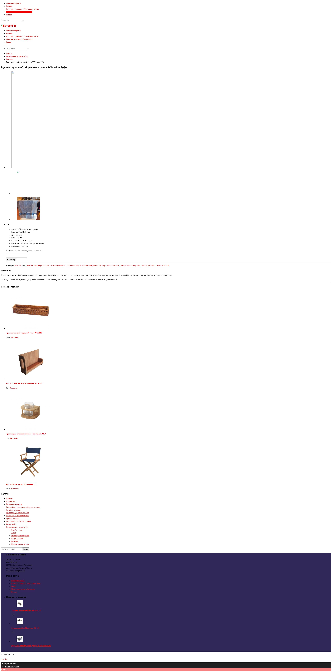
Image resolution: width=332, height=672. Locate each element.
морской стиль (32, 265)
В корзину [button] (15, 337)
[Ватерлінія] (8, 25)
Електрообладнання (14, 504)
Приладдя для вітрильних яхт (17, 513)
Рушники (9, 59)
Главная (9, 53)
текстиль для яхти (147, 265)
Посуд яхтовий (17, 538)
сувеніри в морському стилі (130, 265)
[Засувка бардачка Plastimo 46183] (20, 606)
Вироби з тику (16, 530)
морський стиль (44, 265)
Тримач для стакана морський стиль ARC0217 (26, 434)
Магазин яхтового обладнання (19, 12)
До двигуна (10, 501)
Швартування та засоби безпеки (18, 521)
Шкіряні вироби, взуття (20, 544)
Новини (9, 6)
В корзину (11, 259)
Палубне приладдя (13, 510)
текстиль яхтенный (162, 265)
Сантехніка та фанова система (17, 516)
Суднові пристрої (12, 518)
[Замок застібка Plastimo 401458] (20, 624)
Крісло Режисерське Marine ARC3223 (21, 484)
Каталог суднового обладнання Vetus (22, 9)
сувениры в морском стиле (109, 265)
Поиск (25, 549)
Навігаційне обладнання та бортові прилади (23, 507)
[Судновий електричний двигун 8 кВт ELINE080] (20, 641)
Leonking (4, 659)
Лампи (13, 533)
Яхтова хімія (11, 524)
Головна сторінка (13, 3)
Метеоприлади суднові (20, 536)
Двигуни (9, 498)
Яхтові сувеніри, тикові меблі (17, 56)
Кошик (9, 14)
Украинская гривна (12, 667)
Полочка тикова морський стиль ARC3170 (24, 383)
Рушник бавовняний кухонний (87, 265)
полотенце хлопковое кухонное (62, 265)
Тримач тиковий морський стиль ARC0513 (24, 333)
